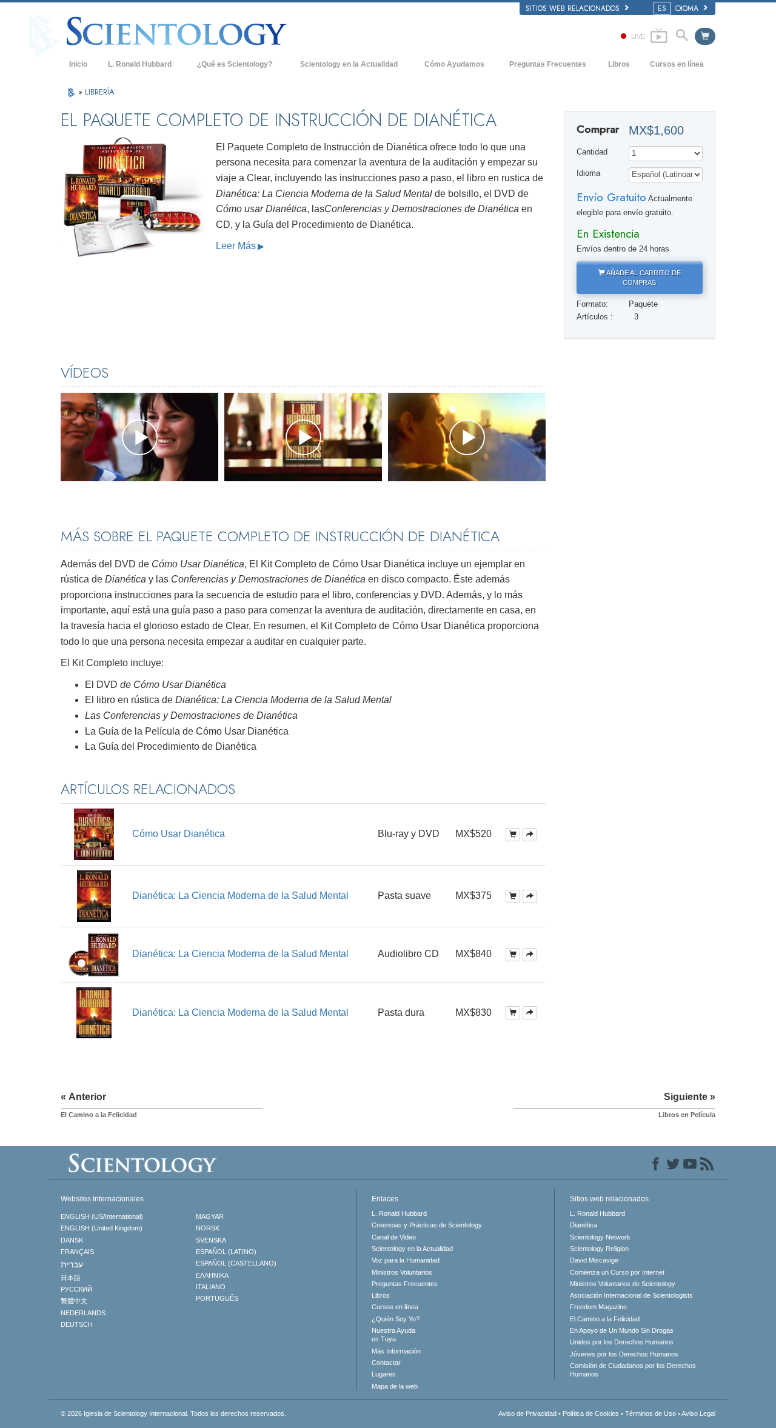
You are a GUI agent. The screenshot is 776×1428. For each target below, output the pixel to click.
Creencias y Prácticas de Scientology (427, 1225)
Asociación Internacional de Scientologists (631, 1295)
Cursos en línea (677, 64)
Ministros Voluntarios (402, 1272)
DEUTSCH (77, 1324)
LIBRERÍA (100, 92)
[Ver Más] (530, 834)
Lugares (384, 1374)
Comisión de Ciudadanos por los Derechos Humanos (633, 1370)
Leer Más (236, 246)
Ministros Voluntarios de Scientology (622, 1283)
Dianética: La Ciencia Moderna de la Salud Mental (240, 895)
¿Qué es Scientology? (234, 64)
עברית (72, 1264)
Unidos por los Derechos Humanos (622, 1342)
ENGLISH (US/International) (102, 1216)
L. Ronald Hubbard (140, 64)
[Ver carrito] (705, 36)
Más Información (396, 1351)
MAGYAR (210, 1216)
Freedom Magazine (598, 1306)
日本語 (71, 1277)
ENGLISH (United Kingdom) (101, 1228)
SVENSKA (211, 1240)
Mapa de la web (395, 1386)
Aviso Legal (698, 1413)
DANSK (72, 1240)
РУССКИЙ (76, 1289)
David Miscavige (594, 1260)
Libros (619, 64)
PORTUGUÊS (217, 1298)
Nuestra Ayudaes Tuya (393, 1335)
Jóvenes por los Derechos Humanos (624, 1354)
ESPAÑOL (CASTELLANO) (236, 1263)
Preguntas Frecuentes (547, 64)
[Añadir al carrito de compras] (513, 834)
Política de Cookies (591, 1413)
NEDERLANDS (83, 1312)
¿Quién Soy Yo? (396, 1319)
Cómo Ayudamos (454, 64)
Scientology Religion (599, 1248)
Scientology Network (600, 1237)
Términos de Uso (650, 1413)
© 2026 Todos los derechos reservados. (173, 1413)
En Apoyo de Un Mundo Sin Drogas (622, 1330)
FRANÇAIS (77, 1251)
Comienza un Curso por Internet (617, 1272)
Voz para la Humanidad (406, 1260)
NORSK (207, 1228)
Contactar (386, 1362)
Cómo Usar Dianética (178, 834)
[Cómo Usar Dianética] (94, 834)
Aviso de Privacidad (527, 1413)
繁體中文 (74, 1300)
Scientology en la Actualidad (349, 64)
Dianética (583, 1225)
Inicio (78, 64)
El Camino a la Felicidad (605, 1319)
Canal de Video (394, 1237)
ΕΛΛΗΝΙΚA (212, 1275)
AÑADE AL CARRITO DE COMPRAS (643, 277)
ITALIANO (211, 1286)
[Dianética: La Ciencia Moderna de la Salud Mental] (94, 895)
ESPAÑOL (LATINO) (226, 1251)
